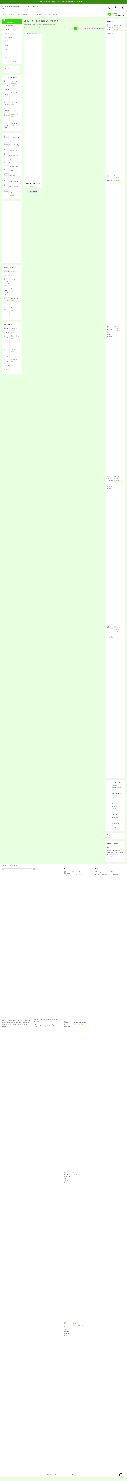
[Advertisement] (12, 232)
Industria (6, 54)
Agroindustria (8, 37)
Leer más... (117, 857)
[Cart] (123, 7)
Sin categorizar (8, 25)
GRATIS (6, 45)
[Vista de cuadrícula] (75, 28)
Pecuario (6, 57)
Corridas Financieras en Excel (61, 1475)
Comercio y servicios (10, 42)
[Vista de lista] (80, 28)
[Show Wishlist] (110, 8)
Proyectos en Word (10, 62)
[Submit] (27, 9)
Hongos (6, 49)
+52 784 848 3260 (118, 15)
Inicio (25, 24)
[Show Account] (115, 7)
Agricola (6, 34)
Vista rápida (33, 191)
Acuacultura (7, 29)
